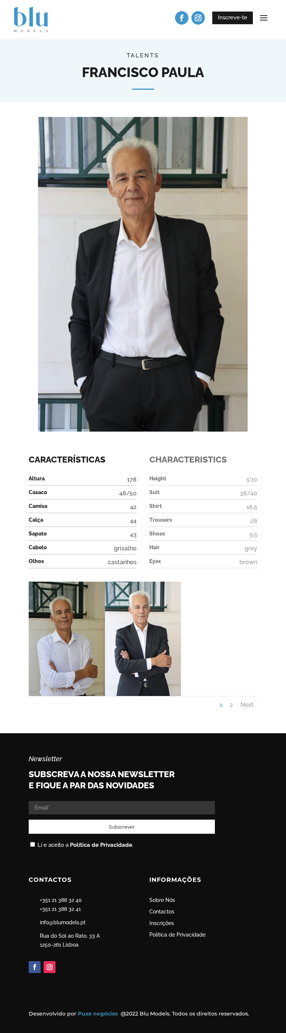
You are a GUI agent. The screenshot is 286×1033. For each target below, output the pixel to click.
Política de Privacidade (101, 845)
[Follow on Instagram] (198, 18)
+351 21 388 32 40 (61, 900)
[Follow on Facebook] (181, 18)
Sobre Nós (162, 900)
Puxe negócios (98, 1013)
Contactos (161, 912)
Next (247, 704)
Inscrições (161, 923)
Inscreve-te (232, 17)
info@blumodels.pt (63, 922)
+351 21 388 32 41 (60, 909)
